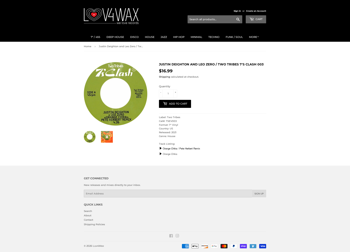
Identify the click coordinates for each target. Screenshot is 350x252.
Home (87, 46)
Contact (88, 219)
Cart (258, 19)
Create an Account (256, 11)
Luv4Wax (98, 245)
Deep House (115, 37)
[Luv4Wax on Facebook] (171, 236)
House (149, 37)
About (87, 215)
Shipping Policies (94, 224)
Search (88, 211)
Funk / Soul (234, 37)
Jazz (164, 37)
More (253, 37)
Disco (134, 37)
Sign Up (259, 193)
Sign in (237, 11)
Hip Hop (178, 37)
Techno (213, 37)
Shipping (164, 76)
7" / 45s (95, 37)
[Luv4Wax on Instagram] (177, 236)
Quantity (164, 86)
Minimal (196, 37)
